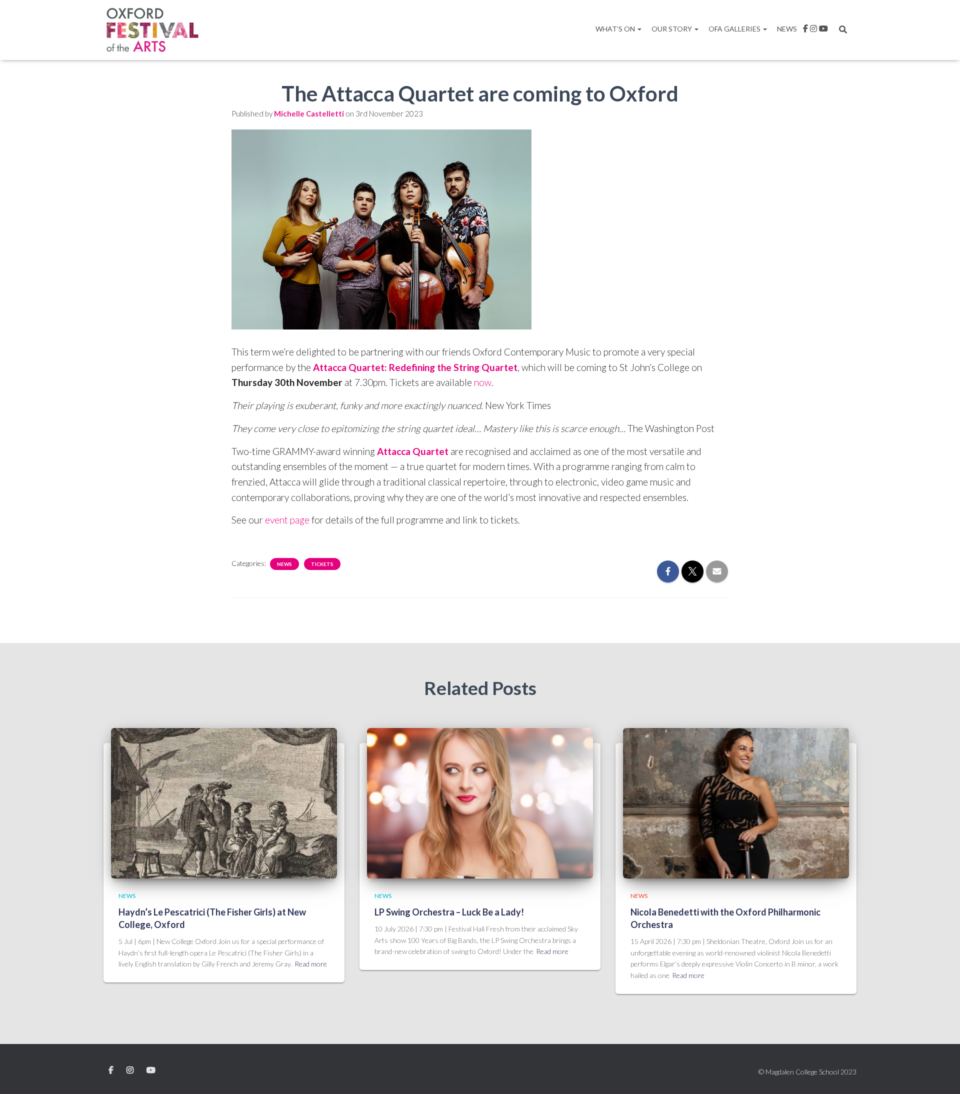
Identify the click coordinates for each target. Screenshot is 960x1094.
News (787, 28)
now (483, 382)
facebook (805, 30)
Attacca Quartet (412, 451)
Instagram (813, 30)
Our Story (673, 28)
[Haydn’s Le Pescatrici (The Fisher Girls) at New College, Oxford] (224, 802)
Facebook (112, 1070)
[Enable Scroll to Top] (940, 1074)
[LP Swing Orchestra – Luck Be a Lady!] (480, 802)
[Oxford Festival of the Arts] (153, 30)
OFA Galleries (735, 28)
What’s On (616, 28)
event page (287, 520)
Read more (310, 964)
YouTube (151, 1070)
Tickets (322, 564)
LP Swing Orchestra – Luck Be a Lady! (449, 912)
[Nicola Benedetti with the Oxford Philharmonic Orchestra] (736, 802)
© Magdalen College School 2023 (807, 1072)
